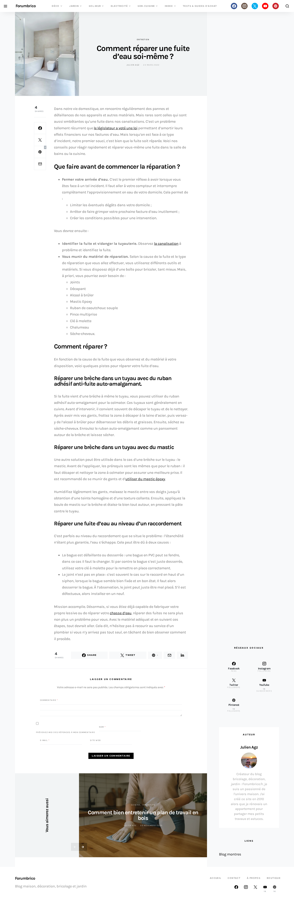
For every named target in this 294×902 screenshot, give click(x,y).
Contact (234, 878)
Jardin (74, 6)
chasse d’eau (120, 613)
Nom (102, 727)
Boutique (274, 878)
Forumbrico (26, 6)
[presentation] (75, 847)
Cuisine (135, 805)
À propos (253, 878)
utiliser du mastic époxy (145, 479)
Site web (95, 740)
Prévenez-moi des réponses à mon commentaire (65, 732)
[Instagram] (244, 6)
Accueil (215, 878)
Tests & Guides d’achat (200, 6)
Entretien (143, 39)
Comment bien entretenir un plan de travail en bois (143, 815)
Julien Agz (133, 65)
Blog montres (230, 854)
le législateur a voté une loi (115, 128)
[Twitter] (255, 6)
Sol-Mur (95, 6)
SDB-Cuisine (146, 6)
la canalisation (166, 243)
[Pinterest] (275, 6)
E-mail (44, 740)
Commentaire (49, 700)
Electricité (119, 6)
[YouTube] (265, 6)
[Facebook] (234, 6)
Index (169, 6)
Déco (55, 6)
